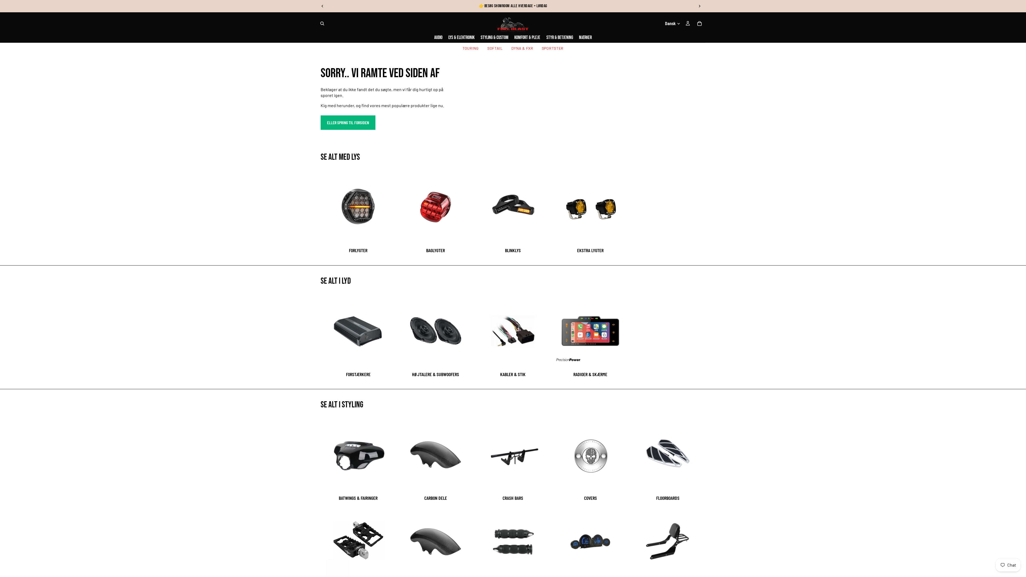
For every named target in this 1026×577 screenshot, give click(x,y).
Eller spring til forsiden (348, 122)
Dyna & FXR (522, 48)
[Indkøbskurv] (699, 23)
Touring (471, 48)
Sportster (552, 48)
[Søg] (322, 23)
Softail (495, 48)
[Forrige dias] (322, 6)
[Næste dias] (699, 6)
